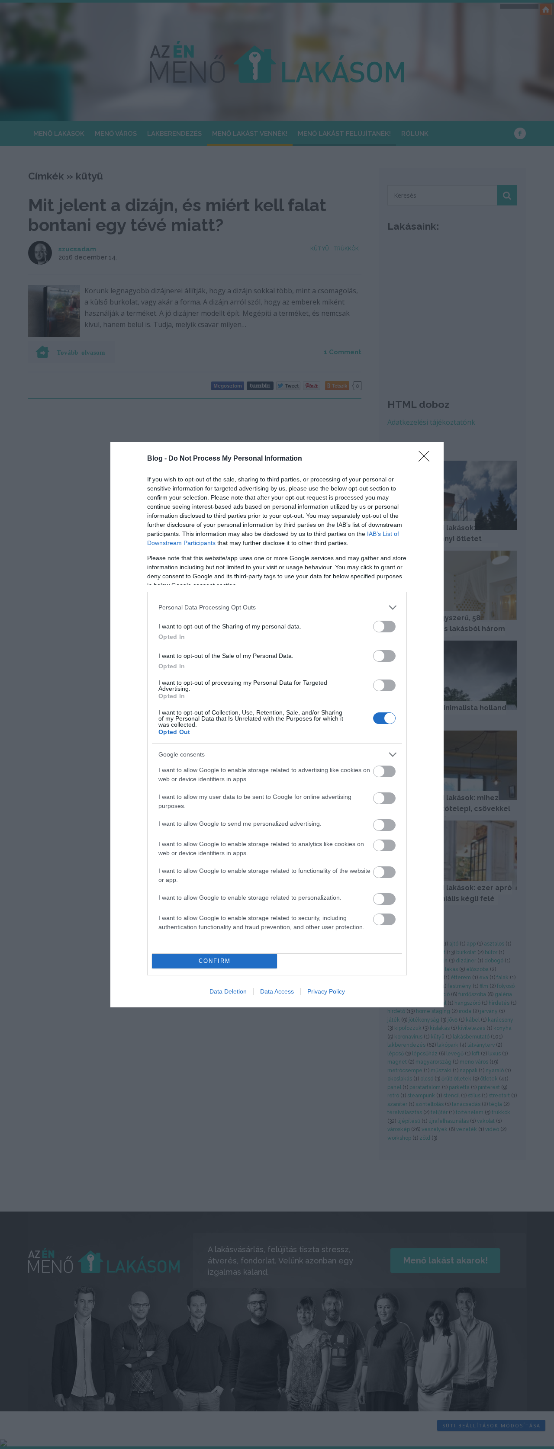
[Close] (427, 459)
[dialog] (277, 724)
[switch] (384, 626)
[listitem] (277, 607)
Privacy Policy (326, 991)
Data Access (277, 991)
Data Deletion (228, 991)
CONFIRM (215, 961)
